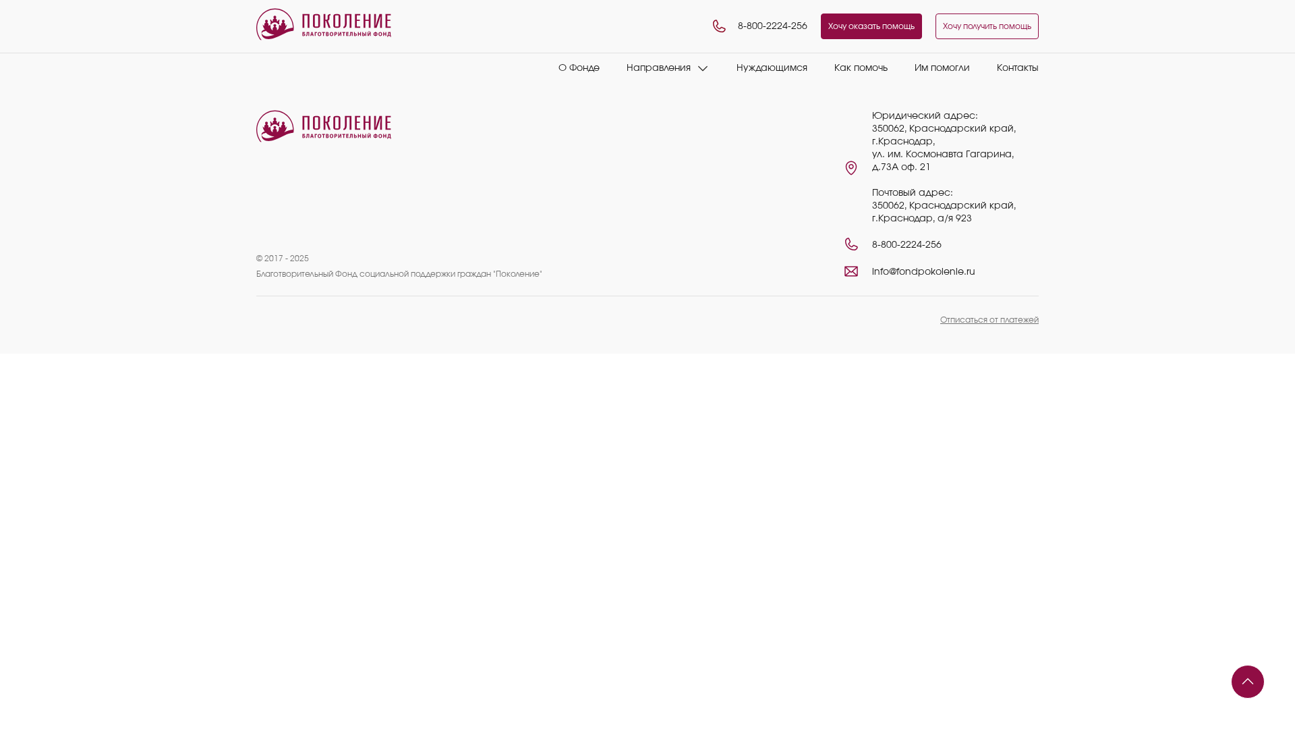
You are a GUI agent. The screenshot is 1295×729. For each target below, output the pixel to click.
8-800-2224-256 (772, 26)
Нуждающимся (772, 68)
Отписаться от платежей (989, 320)
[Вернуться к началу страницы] (1248, 682)
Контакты (1018, 68)
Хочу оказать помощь (871, 26)
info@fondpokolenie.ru (923, 272)
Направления (659, 68)
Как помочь (861, 68)
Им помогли (942, 68)
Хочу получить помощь (987, 26)
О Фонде (579, 68)
